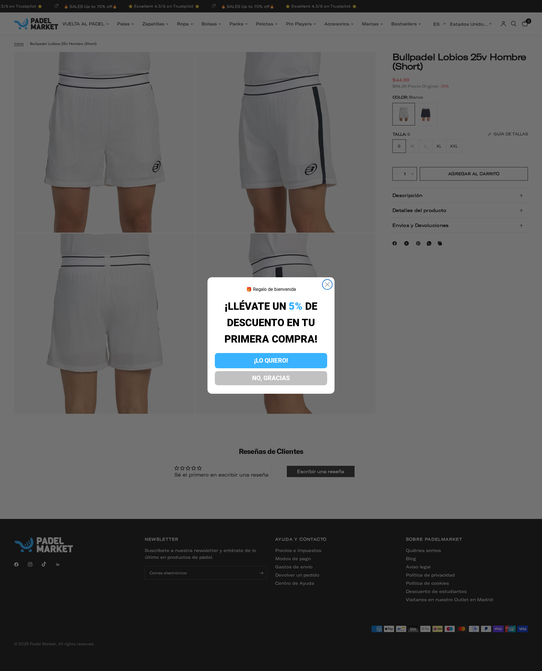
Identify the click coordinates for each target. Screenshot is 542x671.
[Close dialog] (327, 284)
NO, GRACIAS (271, 378)
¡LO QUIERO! (271, 360)
